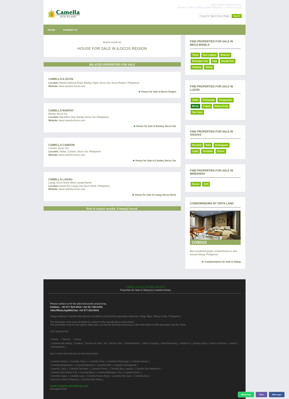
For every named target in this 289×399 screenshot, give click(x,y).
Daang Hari (227, 61)
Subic (195, 100)
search (233, 343)
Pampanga (209, 100)
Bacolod (196, 145)
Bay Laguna (209, 55)
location (78, 343)
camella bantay (61, 110)
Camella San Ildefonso (147, 368)
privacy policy (200, 343)
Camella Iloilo (104, 365)
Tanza (195, 55)
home (51, 29)
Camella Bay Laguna (121, 368)
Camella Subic (97, 361)
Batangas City (200, 61)
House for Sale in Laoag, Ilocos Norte (155, 194)
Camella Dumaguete (125, 365)
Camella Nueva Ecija (98, 376)
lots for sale (116, 343)
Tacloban (208, 151)
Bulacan (225, 55)
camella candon (61, 144)
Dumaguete (221, 145)
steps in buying (151, 343)
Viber (261, 394)
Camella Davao (139, 361)
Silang (209, 67)
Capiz (195, 151)
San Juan (197, 112)
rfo (105, 343)
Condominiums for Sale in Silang (222, 261)
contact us (70, 29)
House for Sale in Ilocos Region (158, 91)
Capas (206, 106)
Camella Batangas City (109, 372)
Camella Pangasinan (62, 365)
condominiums (132, 343)
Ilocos (195, 106)
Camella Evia (141, 376)
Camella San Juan (122, 376)
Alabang (196, 67)
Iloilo (208, 145)
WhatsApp (246, 394)
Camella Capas (59, 376)
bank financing (169, 343)
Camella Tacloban (78, 368)
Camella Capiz (58, 368)
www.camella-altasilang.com (69, 385)
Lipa (214, 61)
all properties (57, 346)
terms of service (218, 343)
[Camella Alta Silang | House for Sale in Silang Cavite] (62, 18)
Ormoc (221, 151)
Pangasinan (225, 100)
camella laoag (60, 179)
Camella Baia (87, 372)
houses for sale (93, 343)
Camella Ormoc (99, 368)
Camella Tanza (78, 361)
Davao (195, 184)
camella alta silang (62, 343)
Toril (206, 184)
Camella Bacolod (85, 365)
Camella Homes (59, 361)
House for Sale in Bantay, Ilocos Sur (156, 126)
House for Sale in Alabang (64, 379)
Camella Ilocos (60, 79)
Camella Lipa (77, 376)
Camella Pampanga (118, 361)
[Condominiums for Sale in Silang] (215, 228)
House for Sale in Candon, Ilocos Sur (155, 160)
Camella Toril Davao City (64, 372)
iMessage (276, 394)
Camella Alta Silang (91, 379)
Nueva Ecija (221, 106)
